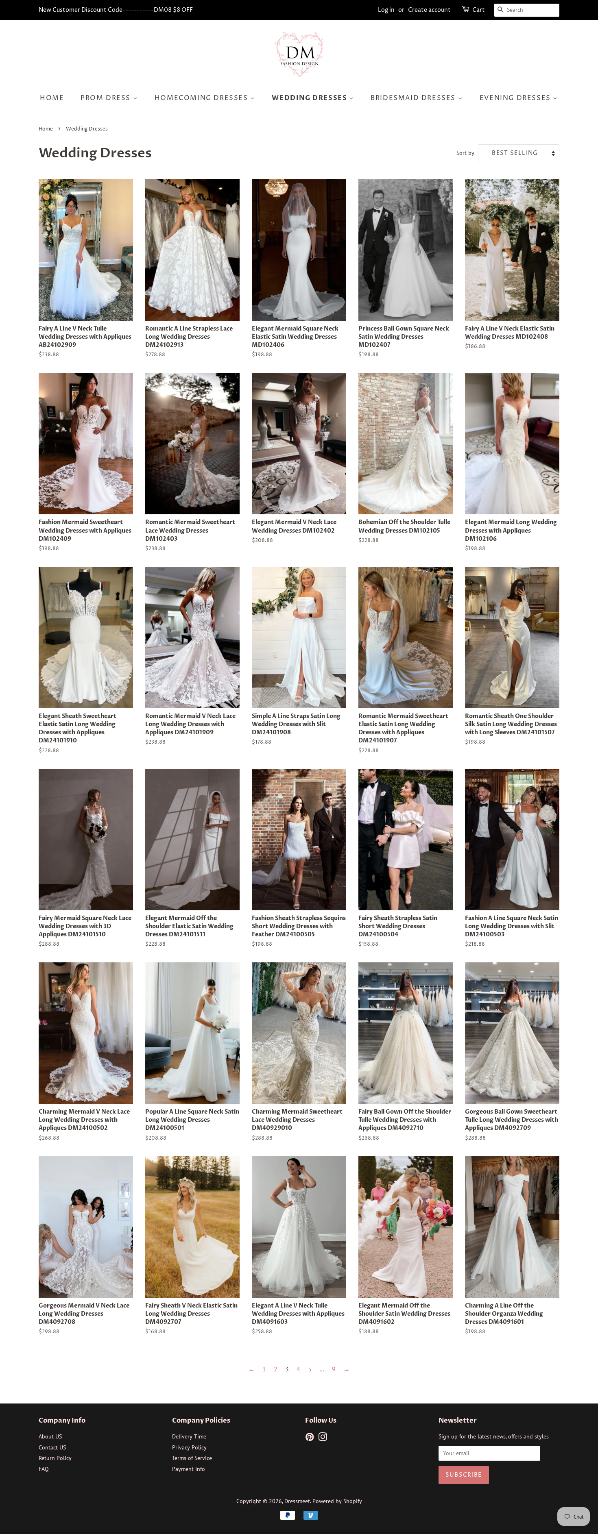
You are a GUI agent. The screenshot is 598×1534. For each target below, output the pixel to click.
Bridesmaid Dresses (414, 98)
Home (52, 98)
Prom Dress (107, 98)
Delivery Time (189, 1436)
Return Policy (55, 1458)
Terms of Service (192, 1458)
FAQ (44, 1469)
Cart (478, 10)
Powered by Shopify (337, 1501)
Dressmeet (297, 1501)
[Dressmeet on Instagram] (322, 1438)
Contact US (52, 1447)
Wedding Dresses (310, 98)
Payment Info (188, 1469)
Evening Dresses (516, 98)
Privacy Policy (189, 1447)
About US (50, 1436)
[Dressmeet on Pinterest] (309, 1438)
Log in (386, 10)
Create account (429, 10)
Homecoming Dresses (202, 98)
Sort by (465, 153)
